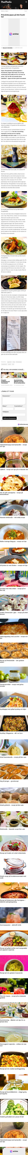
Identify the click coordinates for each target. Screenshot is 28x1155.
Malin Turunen (7, 48)
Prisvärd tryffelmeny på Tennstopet (5, 381)
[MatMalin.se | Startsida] (8, 2)
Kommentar (6, 396)
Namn (5, 406)
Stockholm (4, 364)
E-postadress (18, 406)
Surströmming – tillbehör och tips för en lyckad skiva (19, 381)
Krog (3, 11)
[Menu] (26, 2)
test (13, 364)
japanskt (9, 362)
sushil (9, 364)
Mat (7, 11)
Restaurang (18, 362)
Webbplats (6, 411)
